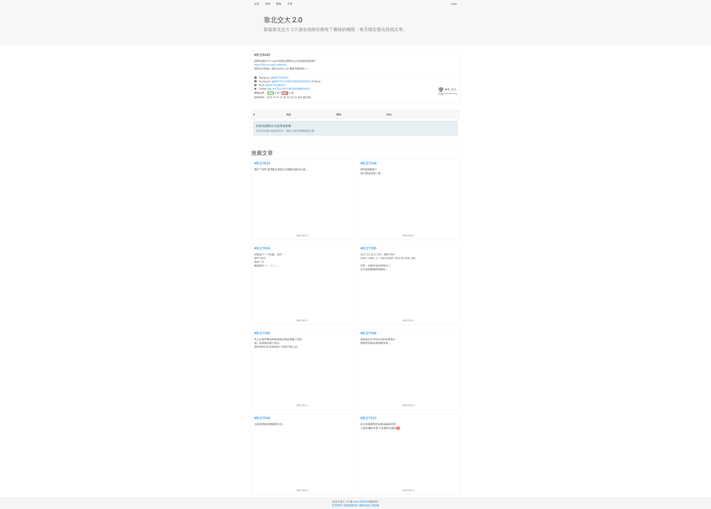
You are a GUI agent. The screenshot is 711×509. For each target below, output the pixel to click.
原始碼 (375, 505)
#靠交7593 (368, 248)
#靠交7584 (368, 333)
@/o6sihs (275, 85)
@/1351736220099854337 (289, 88)
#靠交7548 (368, 163)
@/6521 (280, 77)
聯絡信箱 (364, 505)
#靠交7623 (262, 163)
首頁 (256, 3)
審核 (278, 3)
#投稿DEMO (277, 130)
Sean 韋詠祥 (361, 501)
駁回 (285, 93)
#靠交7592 (262, 333)
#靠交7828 (262, 418)
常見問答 (337, 505)
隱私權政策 (350, 505)
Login (453, 3)
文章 (289, 3)
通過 (270, 93)
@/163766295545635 (291, 81)
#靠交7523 (368, 418)
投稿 (267, 3)
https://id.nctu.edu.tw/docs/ (270, 64)
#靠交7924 (262, 248)
